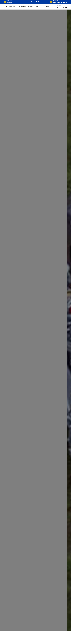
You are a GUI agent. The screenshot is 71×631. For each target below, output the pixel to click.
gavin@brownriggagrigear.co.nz (60, 2)
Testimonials (30, 6)
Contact (47, 6)
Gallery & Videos (22, 6)
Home (6, 6)
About (37, 6)
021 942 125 (9, 2)
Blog (42, 6)
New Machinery (12, 6)
